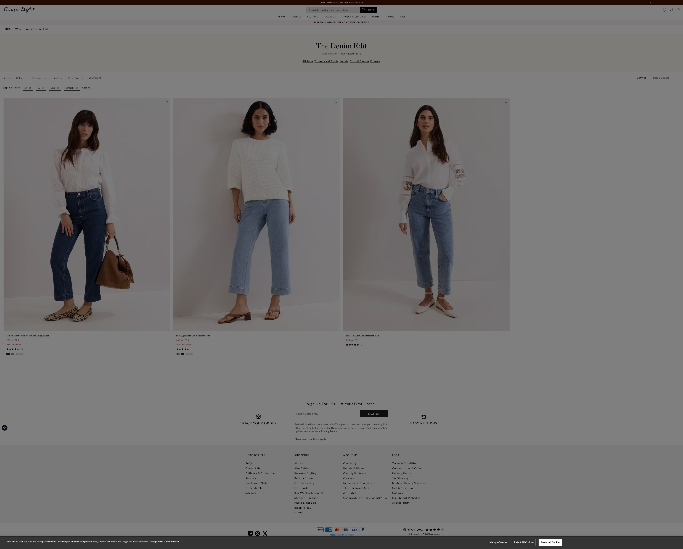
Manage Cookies (498, 542)
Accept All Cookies (550, 542)
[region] (341, 542)
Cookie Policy (172, 541)
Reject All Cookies (524, 542)
